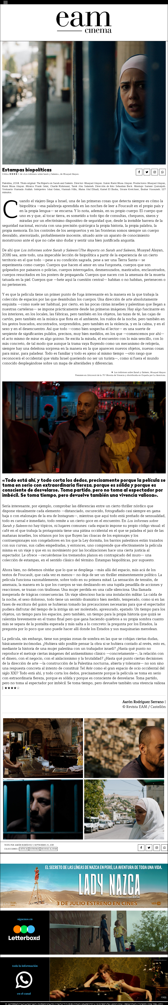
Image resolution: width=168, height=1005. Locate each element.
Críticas (24, 849)
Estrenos (34, 849)
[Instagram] (154, 172)
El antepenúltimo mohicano (56, 11)
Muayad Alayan (49, 849)
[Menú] (5, 2)
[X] (147, 172)
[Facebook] (139, 172)
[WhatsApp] (162, 172)
